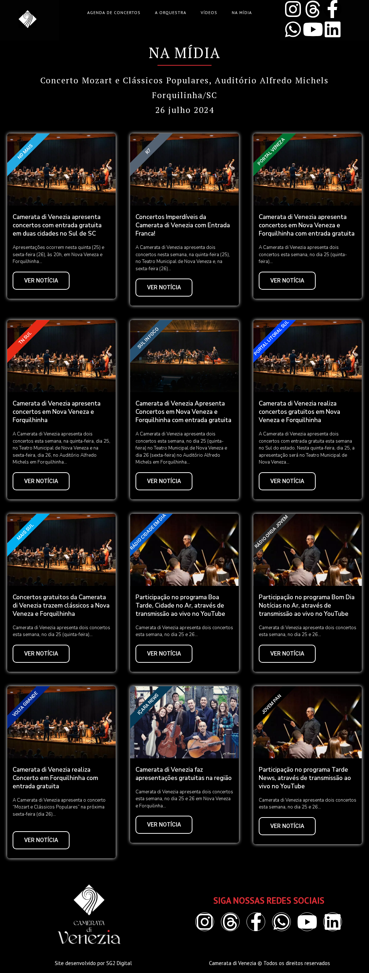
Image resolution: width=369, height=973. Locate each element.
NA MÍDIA (242, 12)
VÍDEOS (209, 12)
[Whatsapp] (293, 29)
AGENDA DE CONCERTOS (114, 12)
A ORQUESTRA (170, 12)
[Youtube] (313, 29)
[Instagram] (293, 9)
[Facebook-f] (333, 9)
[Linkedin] (333, 29)
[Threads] (313, 9)
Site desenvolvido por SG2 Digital (93, 963)
